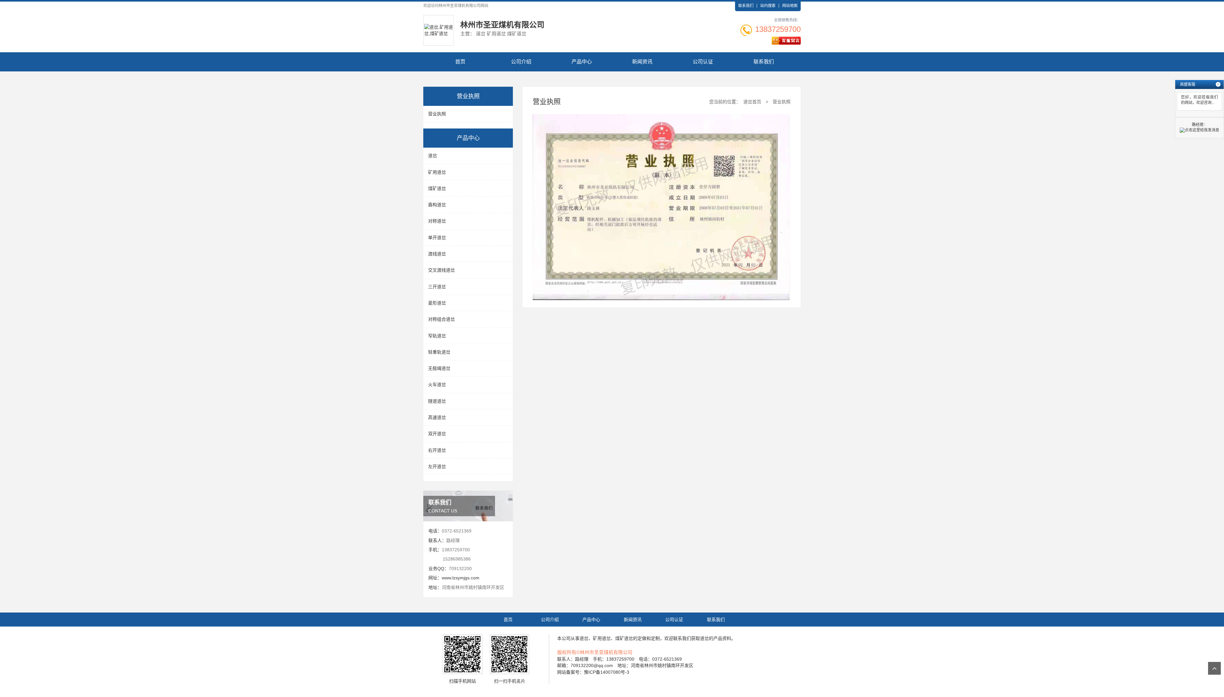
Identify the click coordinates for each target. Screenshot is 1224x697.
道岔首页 (752, 101)
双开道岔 (437, 433)
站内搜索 (768, 6)
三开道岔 (437, 286)
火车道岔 (437, 384)
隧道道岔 (437, 401)
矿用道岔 (437, 172)
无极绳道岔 (439, 368)
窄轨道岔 (437, 335)
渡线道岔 (437, 253)
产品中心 (582, 61)
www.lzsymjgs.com (460, 577)
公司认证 (703, 61)
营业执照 (437, 113)
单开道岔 (437, 237)
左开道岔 (437, 466)
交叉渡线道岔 (441, 270)
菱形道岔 (437, 302)
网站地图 (790, 6)
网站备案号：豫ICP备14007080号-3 (593, 672)
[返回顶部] (1214, 668)
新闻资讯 (642, 61)
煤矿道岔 (437, 188)
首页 (460, 61)
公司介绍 (521, 61)
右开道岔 (437, 450)
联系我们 (746, 6)
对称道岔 (437, 221)
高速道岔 (437, 417)
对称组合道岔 (441, 319)
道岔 (432, 155)
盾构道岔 (437, 204)
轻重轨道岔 (439, 352)
